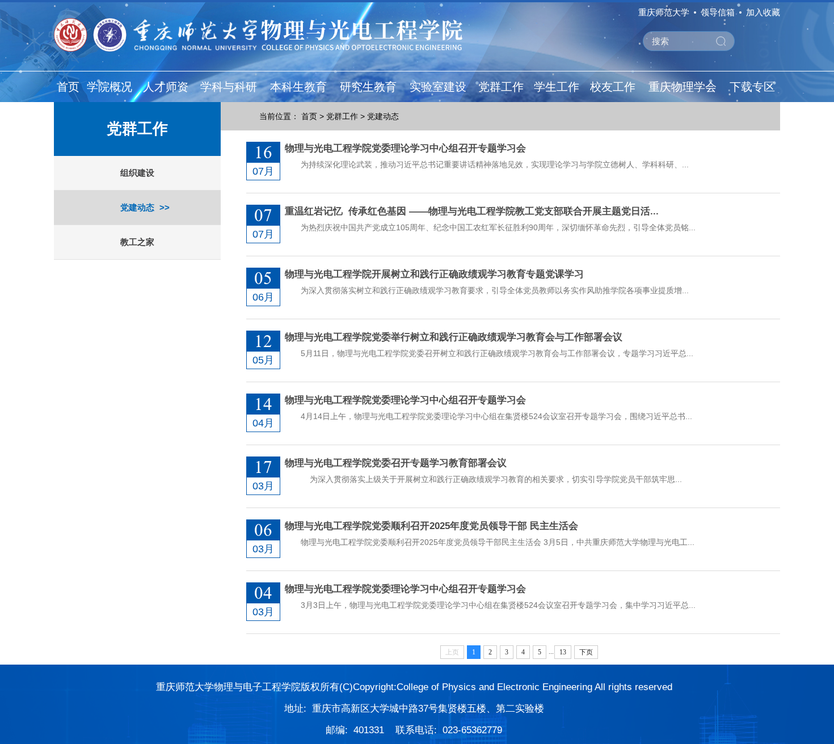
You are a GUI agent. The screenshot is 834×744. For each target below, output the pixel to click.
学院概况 (109, 87)
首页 (68, 87)
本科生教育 (298, 87)
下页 (586, 652)
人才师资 (165, 87)
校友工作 (612, 87)
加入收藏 (763, 12)
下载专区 (752, 87)
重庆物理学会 (682, 87)
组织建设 (137, 172)
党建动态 (137, 207)
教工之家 (137, 242)
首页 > (312, 116)
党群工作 (501, 87)
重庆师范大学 (663, 12)
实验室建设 (438, 87)
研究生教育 (368, 87)
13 (562, 652)
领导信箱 (718, 12)
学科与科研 (228, 87)
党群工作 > (345, 116)
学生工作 (556, 87)
